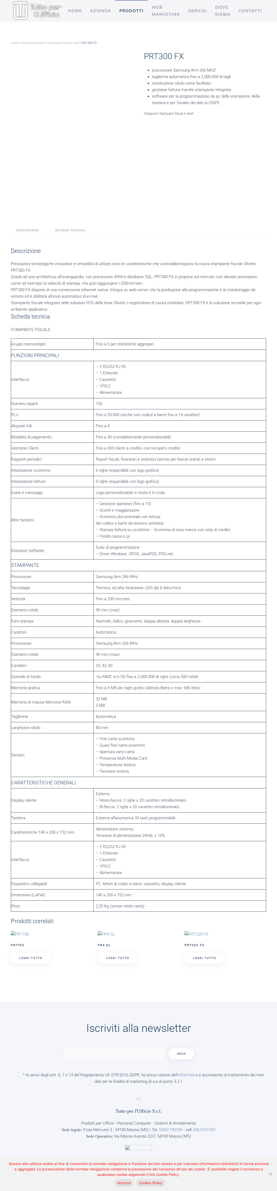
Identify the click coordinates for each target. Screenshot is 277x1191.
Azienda (100, 10)
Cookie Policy (150, 1183)
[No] (270, 1174)
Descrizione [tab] (27, 230)
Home (75, 10)
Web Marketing (166, 11)
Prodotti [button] (131, 10)
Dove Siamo (222, 11)
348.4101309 (204, 1129)
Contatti (250, 10)
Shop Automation (33, 43)
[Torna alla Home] (37, 11)
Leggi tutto (30, 958)
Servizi (197, 10)
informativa (188, 1075)
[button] (138, 1099)
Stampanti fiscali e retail (63, 43)
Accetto (124, 1183)
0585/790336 (170, 1129)
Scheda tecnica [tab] (70, 230)
